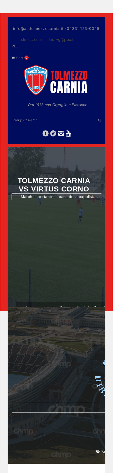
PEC (15, 46)
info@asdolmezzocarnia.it (38, 28)
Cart (19, 58)
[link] (45, 135)
